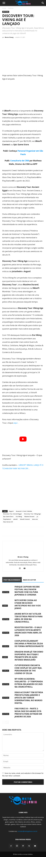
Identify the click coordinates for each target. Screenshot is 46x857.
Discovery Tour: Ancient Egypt (12, 514)
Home (4, 8)
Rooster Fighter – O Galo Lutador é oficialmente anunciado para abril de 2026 (28, 631)
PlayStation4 (7, 519)
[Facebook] (4, 531)
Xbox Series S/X (8, 522)
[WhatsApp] (15, 531)
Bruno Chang (9, 37)
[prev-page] (3, 722)
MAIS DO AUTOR (29, 580)
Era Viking (19, 516)
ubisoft (15, 519)
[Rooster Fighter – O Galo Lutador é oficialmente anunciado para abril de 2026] (7, 630)
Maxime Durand (29, 516)
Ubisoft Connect (25, 519)
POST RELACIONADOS (12, 580)
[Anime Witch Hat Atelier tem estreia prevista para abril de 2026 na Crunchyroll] (7, 616)
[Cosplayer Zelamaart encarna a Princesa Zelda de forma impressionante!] (7, 643)
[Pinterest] (23, 846)
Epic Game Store (8, 516)
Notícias (10, 8)
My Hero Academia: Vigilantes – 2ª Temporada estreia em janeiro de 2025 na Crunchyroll (29, 683)
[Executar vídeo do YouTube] (23, 439)
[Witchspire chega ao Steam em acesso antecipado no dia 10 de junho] (7, 603)
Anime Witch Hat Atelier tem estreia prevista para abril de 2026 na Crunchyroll (29, 618)
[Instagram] (21, 568)
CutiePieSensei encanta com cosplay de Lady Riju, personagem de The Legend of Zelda (28, 669)
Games (5, 605)
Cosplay (5, 646)
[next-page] (7, 722)
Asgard (11, 511)
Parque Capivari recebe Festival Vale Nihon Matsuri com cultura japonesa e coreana (27, 590)
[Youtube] (25, 568)
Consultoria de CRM (19, 160)
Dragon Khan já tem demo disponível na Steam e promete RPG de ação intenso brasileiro (29, 655)
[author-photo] (23, 554)
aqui (15, 423)
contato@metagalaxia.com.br (27, 831)
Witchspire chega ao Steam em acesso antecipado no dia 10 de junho (28, 604)
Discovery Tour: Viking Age (32, 514)
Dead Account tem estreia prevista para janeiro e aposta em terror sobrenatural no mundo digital (29, 697)
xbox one (35, 519)
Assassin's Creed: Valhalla (24, 511)
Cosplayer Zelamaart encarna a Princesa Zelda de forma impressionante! (29, 643)
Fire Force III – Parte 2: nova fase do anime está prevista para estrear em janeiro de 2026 (28, 712)
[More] (25, 531)
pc (37, 516)
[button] (3, 3)
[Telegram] (20, 531)
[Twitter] (9, 531)
